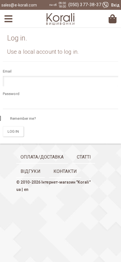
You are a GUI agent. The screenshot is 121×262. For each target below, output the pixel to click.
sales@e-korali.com (19, 5)
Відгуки (31, 171)
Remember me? (23, 118)
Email (7, 71)
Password (11, 94)
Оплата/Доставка (42, 157)
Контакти (65, 171)
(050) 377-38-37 (85, 4)
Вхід (115, 5)
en (26, 189)
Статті (84, 157)
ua (18, 189)
